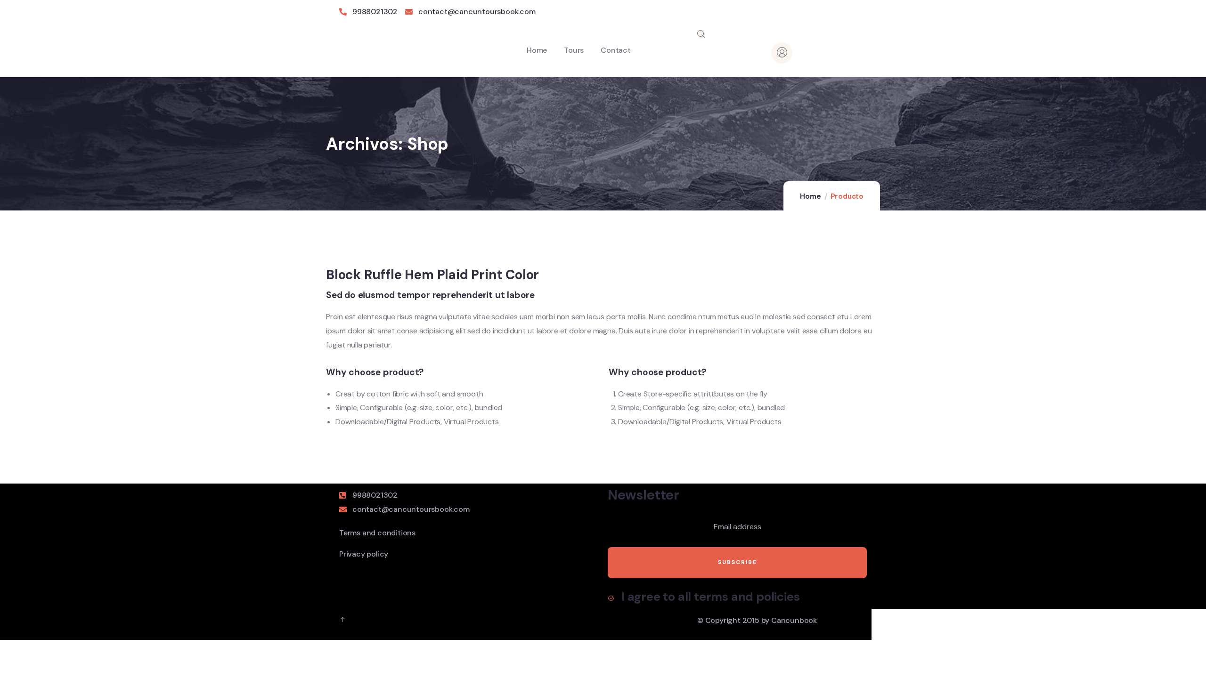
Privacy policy (363, 554)
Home (810, 196)
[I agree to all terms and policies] (611, 598)
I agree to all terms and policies (710, 597)
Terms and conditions (377, 533)
